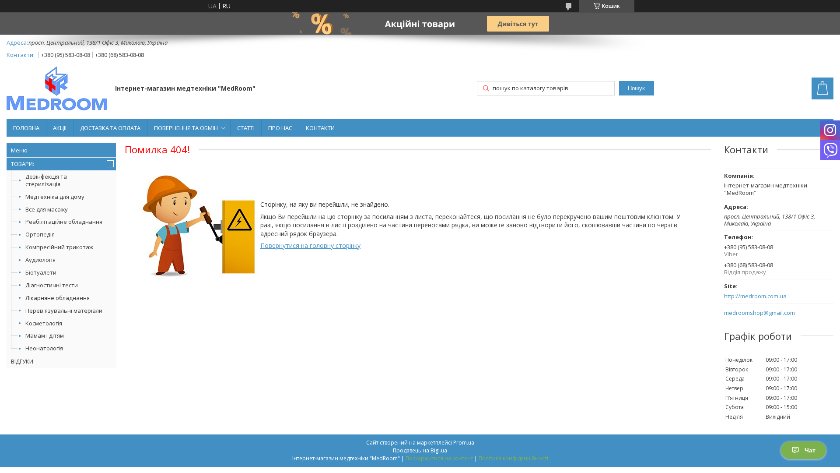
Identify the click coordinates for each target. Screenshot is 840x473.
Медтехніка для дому (54, 197)
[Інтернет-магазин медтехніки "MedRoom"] (57, 89)
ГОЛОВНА (26, 128)
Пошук (636, 88)
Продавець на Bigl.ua (420, 450)
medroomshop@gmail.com (759, 313)
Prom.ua (463, 442)
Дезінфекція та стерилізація (46, 180)
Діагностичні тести (51, 285)
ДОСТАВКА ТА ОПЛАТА (110, 128)
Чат (810, 450)
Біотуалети (40, 272)
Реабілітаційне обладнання (63, 222)
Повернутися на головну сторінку (310, 245)
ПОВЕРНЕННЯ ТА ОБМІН (186, 128)
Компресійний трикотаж (59, 247)
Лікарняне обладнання (57, 298)
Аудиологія (40, 260)
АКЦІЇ (59, 128)
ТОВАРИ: (22, 164)
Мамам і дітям (44, 335)
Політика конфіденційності (513, 458)
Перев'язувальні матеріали (63, 310)
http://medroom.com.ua (755, 296)
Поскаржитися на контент (439, 458)
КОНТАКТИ (320, 128)
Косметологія (43, 323)
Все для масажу (46, 209)
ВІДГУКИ (22, 361)
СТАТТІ (246, 128)
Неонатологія (44, 348)
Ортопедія (40, 234)
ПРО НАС (280, 128)
